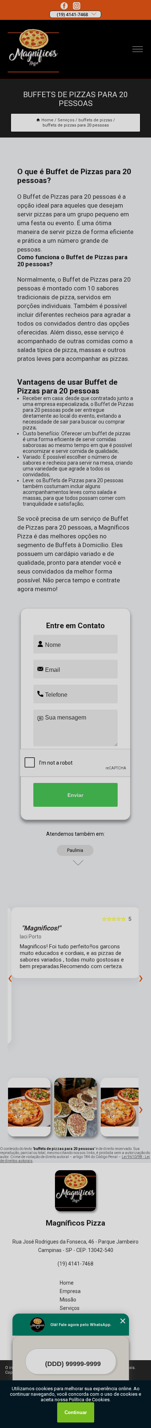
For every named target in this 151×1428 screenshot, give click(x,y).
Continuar (76, 1412)
